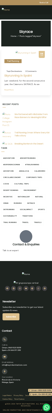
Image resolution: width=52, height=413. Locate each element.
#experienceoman (11, 165)
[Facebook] (7, 288)
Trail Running (13, 61)
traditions (27, 216)
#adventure (9, 158)
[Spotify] (32, 288)
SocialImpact (26, 209)
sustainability (10, 216)
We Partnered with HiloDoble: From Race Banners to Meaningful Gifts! (31, 116)
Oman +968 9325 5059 (11, 347)
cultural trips (21, 184)
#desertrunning (28, 158)
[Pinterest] (44, 288)
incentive (7, 197)
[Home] (6, 10)
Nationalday (24, 197)
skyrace (31, 203)
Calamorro (39, 171)
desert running (10, 190)
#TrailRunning (32, 165)
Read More (9, 90)
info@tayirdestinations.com (15, 256)
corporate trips (34, 177)
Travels (38, 222)
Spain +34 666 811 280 (11, 350)
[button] (46, 407)
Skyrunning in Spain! (18, 76)
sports (41, 209)
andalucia (24, 171)
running (18, 203)
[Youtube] (25, 288)
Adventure (8, 171)
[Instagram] (19, 288)
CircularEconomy (12, 177)
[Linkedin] (13, 288)
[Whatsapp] (38, 288)
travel (25, 222)
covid (6, 184)
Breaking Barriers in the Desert (29, 143)
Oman (5, 203)
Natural (39, 197)
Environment (30, 190)
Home (14, 36)
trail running (10, 222)
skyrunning (9, 209)
